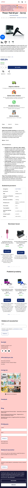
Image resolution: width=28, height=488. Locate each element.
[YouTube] (8, 350)
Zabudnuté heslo (4, 443)
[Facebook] (2, 350)
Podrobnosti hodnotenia (22, 17)
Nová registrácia (4, 441)
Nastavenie (13, 480)
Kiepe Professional (14, 15)
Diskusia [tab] (16, 124)
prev (2, 237)
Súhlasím (13, 485)
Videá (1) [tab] (10, 124)
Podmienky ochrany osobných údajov (8, 362)
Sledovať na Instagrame (12, 394)
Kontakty (3, 364)
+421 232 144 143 (4, 347)
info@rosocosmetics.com (6, 345)
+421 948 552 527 (4, 348)
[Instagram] (5, 350)
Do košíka (18, 67)
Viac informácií (11, 477)
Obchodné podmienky (5, 361)
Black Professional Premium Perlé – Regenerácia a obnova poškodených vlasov (12, 415)
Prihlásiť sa (5, 333)
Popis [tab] (3, 124)
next (26, 237)
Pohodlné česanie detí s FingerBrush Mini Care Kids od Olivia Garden (13, 418)
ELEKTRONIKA (18, 189)
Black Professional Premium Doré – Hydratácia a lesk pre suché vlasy (14, 412)
